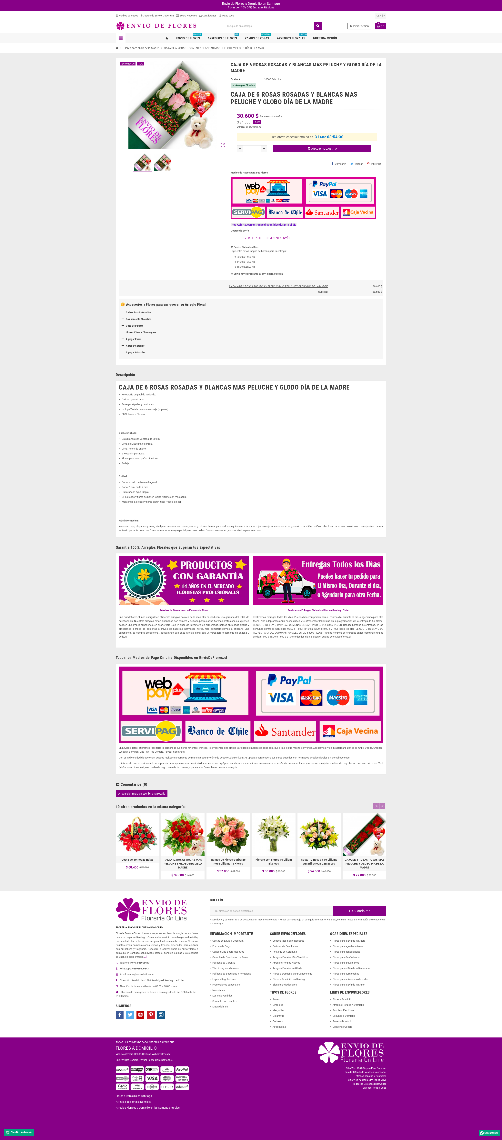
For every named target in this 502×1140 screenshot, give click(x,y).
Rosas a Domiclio (342, 1021)
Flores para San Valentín (346, 957)
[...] (145, 956)
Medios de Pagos (127, 15)
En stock (235, 79)
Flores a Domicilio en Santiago (289, 979)
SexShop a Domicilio (344, 1015)
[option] (137, 846)
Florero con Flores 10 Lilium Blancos (274, 861)
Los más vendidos (222, 995)
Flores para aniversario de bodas (350, 979)
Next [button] (382, 806)
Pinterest (376, 163)
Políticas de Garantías (285, 951)
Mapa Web (226, 15)
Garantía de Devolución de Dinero (230, 957)
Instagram (161, 1015)
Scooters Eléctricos (343, 1010)
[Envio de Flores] (156, 25)
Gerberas (278, 1021)
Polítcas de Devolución (285, 946)
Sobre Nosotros (188, 15)
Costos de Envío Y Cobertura (228, 940)
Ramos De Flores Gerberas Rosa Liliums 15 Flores (228, 861)
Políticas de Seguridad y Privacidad (231, 973)
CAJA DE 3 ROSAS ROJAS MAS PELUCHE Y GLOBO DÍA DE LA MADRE (365, 863)
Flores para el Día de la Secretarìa (351, 968)
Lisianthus (278, 1015)
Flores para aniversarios (346, 962)
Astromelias (279, 1026)
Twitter (130, 1015)
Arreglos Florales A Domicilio (348, 1004)
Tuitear (359, 163)
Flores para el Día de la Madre (349, 940)
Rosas (276, 999)
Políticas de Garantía (223, 962)
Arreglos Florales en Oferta (287, 968)
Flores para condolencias (346, 951)
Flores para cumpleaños (346, 973)
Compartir (340, 163)
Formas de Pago (221, 946)
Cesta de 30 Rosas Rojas (137, 859)
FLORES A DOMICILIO (136, 1048)
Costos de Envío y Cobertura (157, 15)
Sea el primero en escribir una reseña (142, 793)
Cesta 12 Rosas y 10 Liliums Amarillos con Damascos (319, 861)
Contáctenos (209, 15)
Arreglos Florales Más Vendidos (290, 957)
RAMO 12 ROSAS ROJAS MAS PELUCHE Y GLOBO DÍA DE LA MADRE (183, 863)
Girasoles (278, 1004)
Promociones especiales (226, 984)
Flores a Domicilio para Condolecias (292, 973)
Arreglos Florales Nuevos (286, 962)
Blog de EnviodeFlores (285, 984)
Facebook (120, 1015)
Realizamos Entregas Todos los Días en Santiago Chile (318, 610)
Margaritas (279, 1010)
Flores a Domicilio (342, 999)
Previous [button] (376, 806)
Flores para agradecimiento (348, 946)
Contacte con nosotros (224, 1001)
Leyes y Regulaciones (224, 979)
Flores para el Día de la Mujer (349, 984)
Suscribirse (361, 911)
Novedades (218, 990)
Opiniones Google (342, 1026)
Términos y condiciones (225, 968)
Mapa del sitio (220, 1006)
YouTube (140, 1015)
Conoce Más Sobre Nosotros (228, 951)
